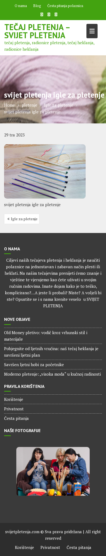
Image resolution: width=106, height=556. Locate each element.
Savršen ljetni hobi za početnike (34, 364)
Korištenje (13, 399)
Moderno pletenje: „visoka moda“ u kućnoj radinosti (52, 374)
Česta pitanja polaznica (65, 5)
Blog (37, 5)
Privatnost (14, 408)
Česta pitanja (16, 418)
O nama (21, 5)
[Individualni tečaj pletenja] (53, 471)
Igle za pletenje (24, 218)
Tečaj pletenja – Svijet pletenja (37, 31)
